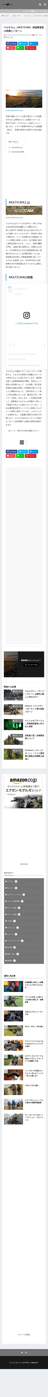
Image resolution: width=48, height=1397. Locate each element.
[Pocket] (10, 48)
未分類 (11, 947)
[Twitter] (23, 44)
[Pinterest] (30, 48)
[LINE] (20, 48)
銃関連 (11, 961)
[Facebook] (11, 44)
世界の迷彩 (9, 37)
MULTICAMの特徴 (16, 152)
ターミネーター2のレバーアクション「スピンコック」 (34, 1117)
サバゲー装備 (13, 914)
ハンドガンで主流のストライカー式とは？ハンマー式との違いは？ (34, 1073)
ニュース (11, 934)
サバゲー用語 (13, 908)
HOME (6, 16)
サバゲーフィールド (15, 895)
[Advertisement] (24, 71)
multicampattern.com (14, 110)
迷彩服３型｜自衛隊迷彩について (34, 737)
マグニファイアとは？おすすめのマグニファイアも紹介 (34, 1043)
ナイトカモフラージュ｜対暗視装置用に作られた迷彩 (34, 723)
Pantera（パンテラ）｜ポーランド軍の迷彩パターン (34, 709)
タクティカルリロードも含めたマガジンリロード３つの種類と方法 (34, 1058)
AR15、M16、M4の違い (34, 1026)
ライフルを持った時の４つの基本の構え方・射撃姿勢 (34, 999)
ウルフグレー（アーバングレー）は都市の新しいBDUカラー (34, 694)
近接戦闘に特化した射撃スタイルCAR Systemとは (34, 984)
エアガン (12, 881)
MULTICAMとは (15, 147)
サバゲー (12, 888)
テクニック (12, 928)
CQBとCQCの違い (32, 1085)
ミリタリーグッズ (15, 941)
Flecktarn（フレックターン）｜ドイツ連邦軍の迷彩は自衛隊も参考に (34, 754)
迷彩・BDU (16, 16)
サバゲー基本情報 (15, 901)
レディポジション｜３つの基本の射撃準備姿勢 (34, 1101)
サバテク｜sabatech (30, 1362)
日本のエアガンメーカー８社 (34, 1013)
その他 (11, 921)
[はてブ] (33, 44)
